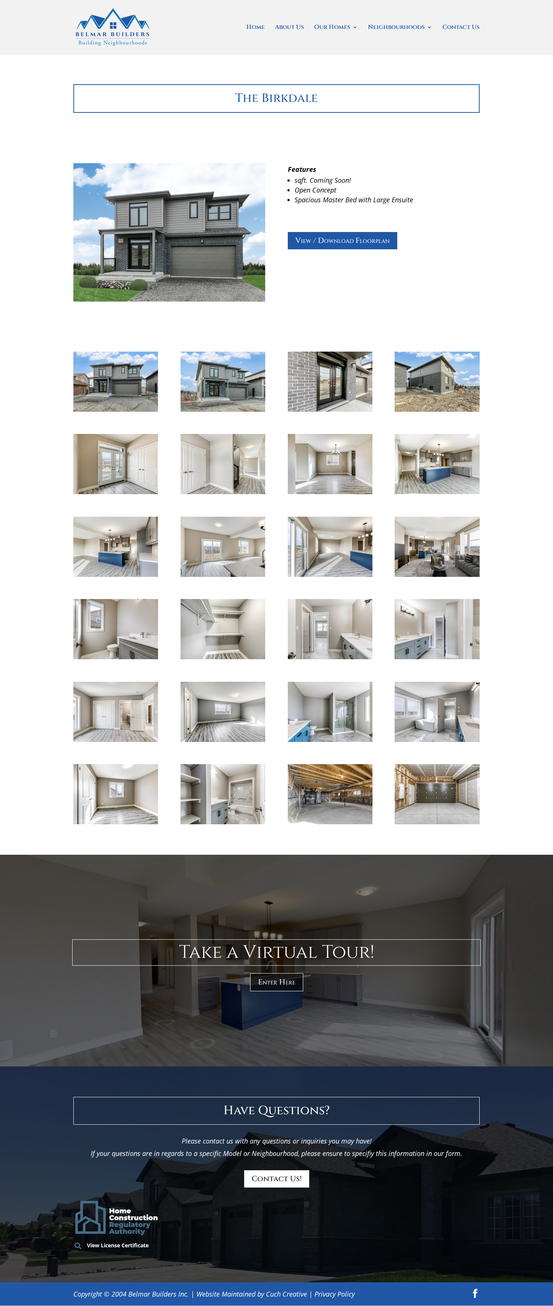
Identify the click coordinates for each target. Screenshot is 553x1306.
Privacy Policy (334, 1293)
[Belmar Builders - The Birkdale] (115, 409)
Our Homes (332, 27)
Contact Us (461, 27)
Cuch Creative (286, 1293)
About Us (289, 27)
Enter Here (276, 982)
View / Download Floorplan (342, 240)
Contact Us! (277, 1179)
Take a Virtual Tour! (276, 952)
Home (255, 27)
